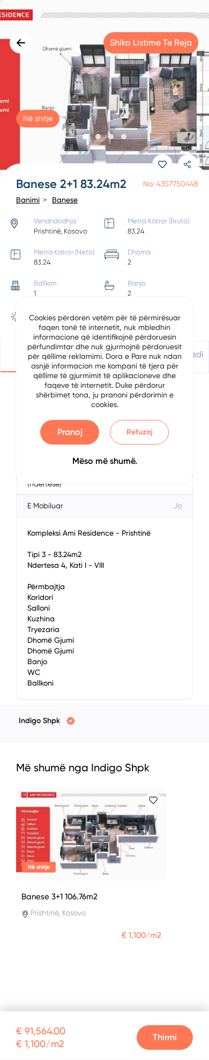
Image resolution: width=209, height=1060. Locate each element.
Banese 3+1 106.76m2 (59, 896)
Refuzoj (139, 432)
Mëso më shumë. (104, 461)
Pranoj (70, 432)
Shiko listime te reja (151, 42)
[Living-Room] (104, 93)
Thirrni (165, 1037)
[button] (85, 136)
